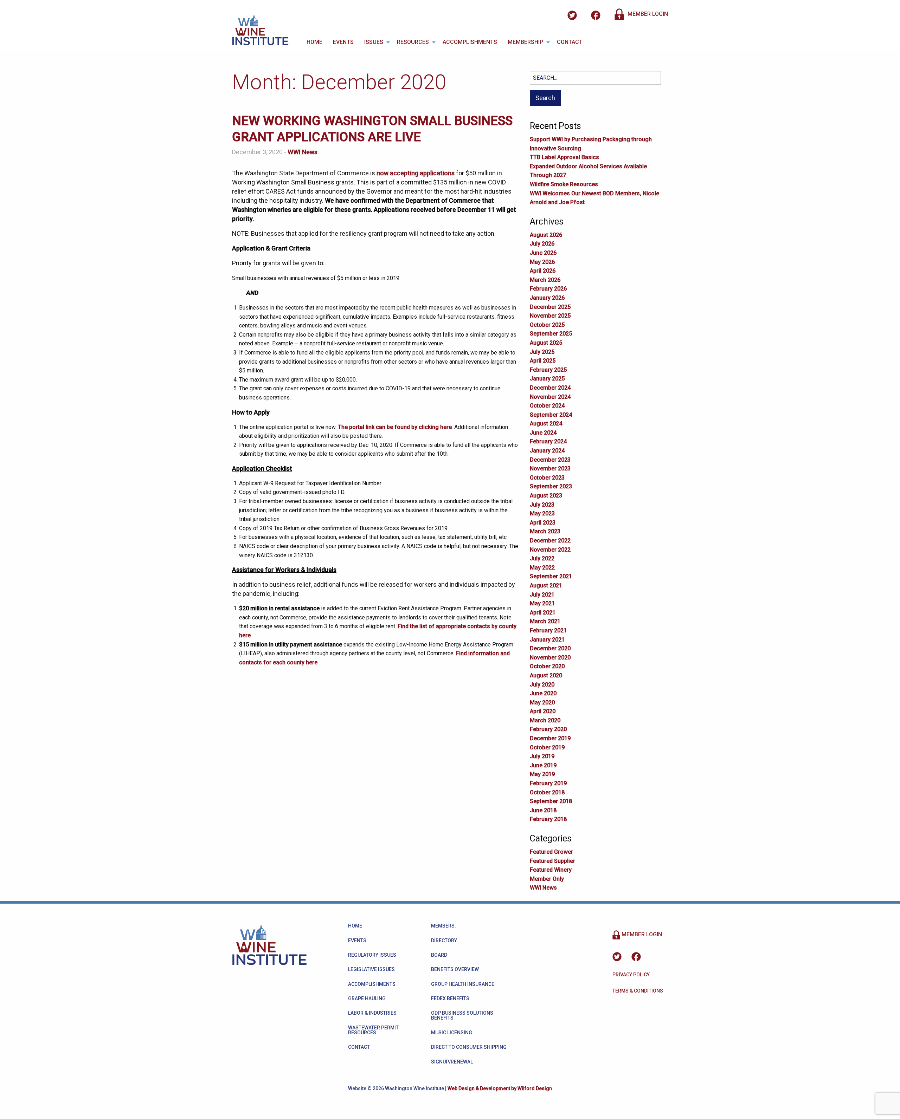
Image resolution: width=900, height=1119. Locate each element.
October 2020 (547, 666)
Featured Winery (551, 869)
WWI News (302, 152)
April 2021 (542, 612)
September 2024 (551, 414)
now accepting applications (416, 173)
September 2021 (551, 576)
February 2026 (548, 288)
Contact (570, 42)
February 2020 (548, 729)
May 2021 (542, 603)
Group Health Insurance (462, 984)
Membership (525, 42)
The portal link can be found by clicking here (395, 427)
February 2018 (548, 819)
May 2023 (542, 513)
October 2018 (547, 792)
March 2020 (545, 720)
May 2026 (542, 262)
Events (343, 42)
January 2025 (547, 378)
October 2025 (547, 324)
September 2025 (551, 333)
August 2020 (546, 675)
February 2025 (548, 369)
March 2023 (545, 531)
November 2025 (550, 315)
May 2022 (542, 567)
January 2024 (547, 450)
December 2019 (550, 738)
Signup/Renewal (452, 1062)
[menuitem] (314, 42)
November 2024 (550, 396)
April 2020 (542, 711)
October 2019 (547, 747)
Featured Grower (551, 851)
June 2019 (543, 765)
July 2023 (542, 504)
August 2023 (546, 495)
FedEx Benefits (450, 998)
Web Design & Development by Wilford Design (500, 1088)
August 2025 (546, 342)
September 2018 (551, 801)
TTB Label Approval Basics (564, 157)
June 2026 (543, 252)
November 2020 (550, 657)
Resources (413, 42)
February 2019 (548, 783)
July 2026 (542, 243)
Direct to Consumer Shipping (469, 1047)
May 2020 (542, 702)
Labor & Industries (372, 1013)
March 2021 (545, 621)
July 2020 (542, 684)
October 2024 (547, 405)
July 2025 (542, 352)
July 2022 (542, 558)
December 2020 (550, 648)
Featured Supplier (552, 861)
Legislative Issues (371, 969)
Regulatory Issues (372, 955)
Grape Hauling (367, 998)
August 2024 (546, 423)
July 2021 (542, 594)
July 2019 (542, 756)
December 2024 (550, 387)
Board (439, 955)
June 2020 (543, 693)
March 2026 (545, 280)
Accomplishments (470, 42)
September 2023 (551, 486)
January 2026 (547, 297)
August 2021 (546, 585)
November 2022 (550, 549)
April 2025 (542, 360)
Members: (443, 926)
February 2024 (548, 441)
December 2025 (550, 307)
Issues (373, 42)
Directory (444, 940)
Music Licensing (451, 1032)
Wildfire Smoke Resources (564, 184)
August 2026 (546, 235)
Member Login (647, 14)
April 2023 (542, 522)
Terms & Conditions (637, 991)
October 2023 (547, 477)
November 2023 (550, 468)
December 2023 (550, 459)
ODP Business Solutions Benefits (462, 1015)
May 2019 (542, 774)
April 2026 (542, 270)
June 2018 (543, 810)
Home (314, 42)
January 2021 (547, 639)
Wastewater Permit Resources (373, 1030)
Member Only (547, 879)
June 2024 (543, 432)
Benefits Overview (455, 969)
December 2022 (550, 540)
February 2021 (548, 630)
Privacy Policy (631, 974)
